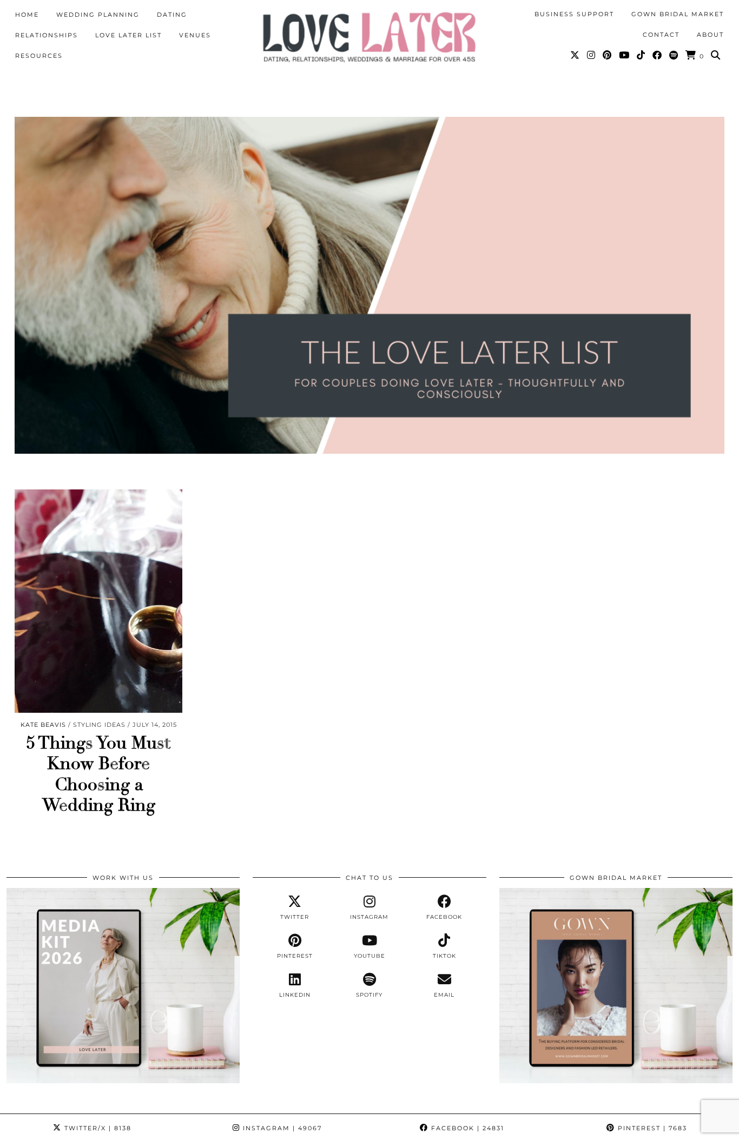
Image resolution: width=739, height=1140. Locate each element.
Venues (195, 35)
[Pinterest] (607, 55)
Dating (172, 14)
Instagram (281, 1128)
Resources (39, 55)
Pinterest (651, 1128)
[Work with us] (123, 1080)
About (710, 34)
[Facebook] (657, 55)
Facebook (466, 1128)
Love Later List (128, 35)
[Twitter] (575, 55)
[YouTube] (624, 55)
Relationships (46, 35)
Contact (661, 34)
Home (27, 14)
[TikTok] (641, 55)
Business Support (574, 14)
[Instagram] (591, 55)
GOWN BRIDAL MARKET (677, 14)
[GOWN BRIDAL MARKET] (616, 1080)
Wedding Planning (98, 14)
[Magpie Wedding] (369, 37)
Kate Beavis (43, 724)
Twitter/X (96, 1128)
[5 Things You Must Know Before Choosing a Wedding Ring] (98, 601)
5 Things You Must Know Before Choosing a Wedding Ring (98, 774)
